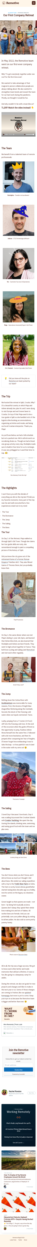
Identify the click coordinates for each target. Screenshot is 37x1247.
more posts (15, 1094)
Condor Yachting (12, 820)
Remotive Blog (16, 1237)
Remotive (12, 381)
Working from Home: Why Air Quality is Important (18, 1137)
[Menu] (34, 3)
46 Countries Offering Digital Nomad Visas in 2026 (19, 1130)
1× (13, 134)
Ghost (25, 1240)
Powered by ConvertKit (18, 1074)
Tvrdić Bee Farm (21, 884)
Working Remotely (23, 12)
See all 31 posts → (18, 1143)
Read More (31, 1093)
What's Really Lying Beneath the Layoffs (18, 1123)
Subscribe (18, 1069)
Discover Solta (22, 955)
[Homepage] (10, 3)
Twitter (20, 1240)
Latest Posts (13, 1240)
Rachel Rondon (15, 1091)
